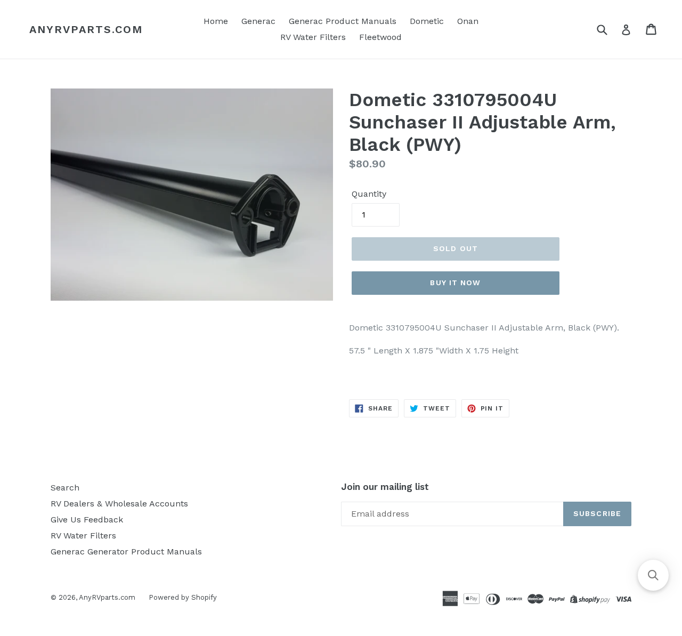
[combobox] (608, 29)
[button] (653, 575)
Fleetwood (380, 37)
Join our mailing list (385, 486)
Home (216, 21)
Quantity (369, 194)
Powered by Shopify (183, 597)
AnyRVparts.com (86, 29)
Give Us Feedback (87, 519)
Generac (258, 21)
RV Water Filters (313, 37)
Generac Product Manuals (342, 21)
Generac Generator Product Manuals (126, 551)
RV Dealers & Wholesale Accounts (119, 503)
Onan (467, 21)
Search (65, 487)
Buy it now (455, 282)
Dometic (427, 21)
